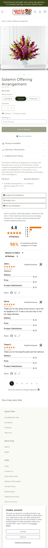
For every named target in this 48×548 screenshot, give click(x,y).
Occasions (8, 422)
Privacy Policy (10, 486)
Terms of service (10, 502)
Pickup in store (20, 114)
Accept (23, 531)
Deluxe (21, 99)
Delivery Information (12, 481)
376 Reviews (16, 237)
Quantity (5, 103)
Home (4, 21)
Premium (33, 99)
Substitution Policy (11, 497)
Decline (23, 537)
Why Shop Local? (11, 476)
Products (8, 428)
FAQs (6, 466)
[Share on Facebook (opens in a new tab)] (11, 293)
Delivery (7, 114)
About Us (8, 433)
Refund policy (9, 492)
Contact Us (8, 471)
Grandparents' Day (11, 417)
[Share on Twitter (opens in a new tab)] (15, 293)
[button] (35, 11)
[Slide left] (19, 74)
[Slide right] (28, 74)
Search (7, 447)
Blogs (6, 452)
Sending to (9, 117)
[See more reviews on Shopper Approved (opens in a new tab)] (19, 293)
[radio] (34, 227)
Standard (8, 99)
